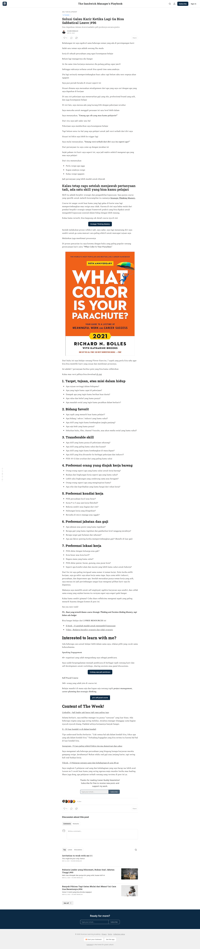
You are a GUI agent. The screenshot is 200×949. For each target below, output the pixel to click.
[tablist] (71, 824)
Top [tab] (64, 850)
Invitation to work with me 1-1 (77, 855)
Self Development (69, 12)
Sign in (193, 4)
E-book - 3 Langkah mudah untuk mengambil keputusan (91, 625)
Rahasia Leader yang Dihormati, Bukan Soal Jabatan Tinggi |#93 (88, 871)
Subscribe (183, 4)
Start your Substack (94, 939)
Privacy (104, 934)
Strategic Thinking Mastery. (122, 198)
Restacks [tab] (76, 824)
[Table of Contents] (2, 474)
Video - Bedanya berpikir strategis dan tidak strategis (89, 629)
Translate (66, 15)
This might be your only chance (73, 858)
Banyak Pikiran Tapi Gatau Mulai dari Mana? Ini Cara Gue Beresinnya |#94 (89, 887)
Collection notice (119, 934)
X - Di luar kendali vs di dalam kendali (79, 729)
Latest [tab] (70, 850)
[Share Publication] (174, 4)
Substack (90, 945)
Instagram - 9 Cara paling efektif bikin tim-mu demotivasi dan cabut (92, 746)
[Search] (170, 4)
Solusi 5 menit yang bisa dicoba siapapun (77, 892)
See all (66, 903)
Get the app (110, 939)
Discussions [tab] (78, 850)
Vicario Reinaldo (72, 31)
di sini (99, 374)
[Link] (59, 187)
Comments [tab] (67, 824)
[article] (100, 859)
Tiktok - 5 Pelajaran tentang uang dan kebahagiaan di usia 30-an (90, 762)
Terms (110, 934)
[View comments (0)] (71, 38)
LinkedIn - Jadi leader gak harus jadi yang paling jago (85, 712)
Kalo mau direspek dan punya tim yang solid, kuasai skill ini (83, 875)
